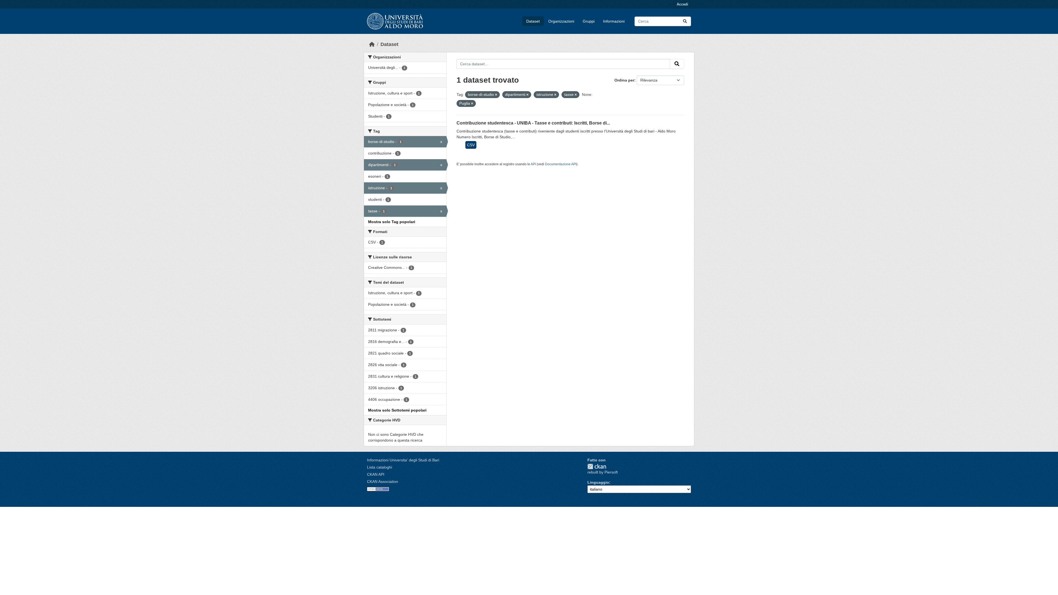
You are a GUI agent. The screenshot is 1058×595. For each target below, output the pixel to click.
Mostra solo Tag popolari (391, 222)
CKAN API (375, 474)
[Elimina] (496, 94)
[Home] (372, 44)
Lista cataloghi (379, 467)
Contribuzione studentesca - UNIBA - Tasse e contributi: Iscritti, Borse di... (533, 123)
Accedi (682, 4)
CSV (471, 145)
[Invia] (684, 21)
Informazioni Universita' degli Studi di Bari (403, 460)
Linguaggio (598, 482)
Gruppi (589, 21)
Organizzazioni (561, 21)
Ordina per (624, 80)
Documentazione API (560, 164)
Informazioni (614, 21)
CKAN (596, 466)
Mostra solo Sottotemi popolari (397, 410)
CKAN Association (382, 481)
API (533, 164)
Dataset (533, 21)
